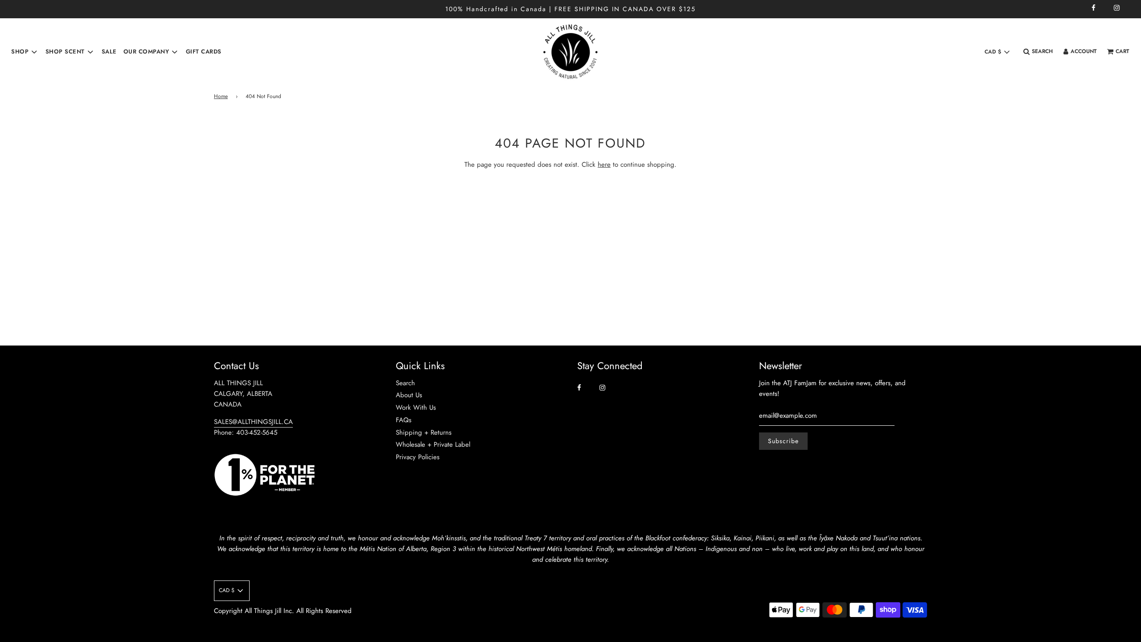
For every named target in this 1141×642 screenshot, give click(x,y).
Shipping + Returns (423, 432)
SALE (109, 51)
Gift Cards (204, 51)
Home (221, 96)
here (604, 164)
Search (405, 383)
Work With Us (416, 407)
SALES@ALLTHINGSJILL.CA (253, 422)
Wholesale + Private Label (433, 444)
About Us (409, 395)
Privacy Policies (417, 457)
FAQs (403, 420)
